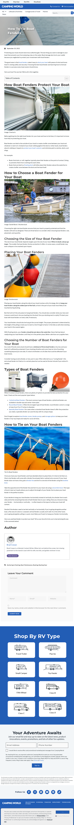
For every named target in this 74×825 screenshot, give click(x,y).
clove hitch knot (57, 488)
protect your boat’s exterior (33, 148)
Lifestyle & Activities (15, 11)
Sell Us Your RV (30, 802)
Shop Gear (16, 2)
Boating (35, 565)
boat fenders (23, 62)
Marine (45, 11)
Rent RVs (26, 2)
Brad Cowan (12, 545)
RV (3, 11)
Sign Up (37, 765)
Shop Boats (37, 2)
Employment (56, 802)
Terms (36, 760)
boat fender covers (26, 416)
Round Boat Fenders (15, 405)
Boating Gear (43, 565)
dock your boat (43, 62)
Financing (47, 802)
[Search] (72, 12)
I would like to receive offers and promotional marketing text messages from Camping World (36, 750)
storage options (50, 416)
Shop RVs (6, 2)
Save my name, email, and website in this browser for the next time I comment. (37, 608)
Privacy (41, 760)
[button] (62, 816)
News (4, 14)
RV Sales (28, 803)
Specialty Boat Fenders (16, 409)
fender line (30, 480)
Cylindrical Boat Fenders (17, 400)
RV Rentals (39, 802)
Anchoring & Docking (13, 565)
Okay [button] (63, 812)
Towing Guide (66, 802)
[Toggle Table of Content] (65, 78)
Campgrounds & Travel (32, 11)
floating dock (28, 165)
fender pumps (37, 416)
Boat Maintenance (26, 565)
